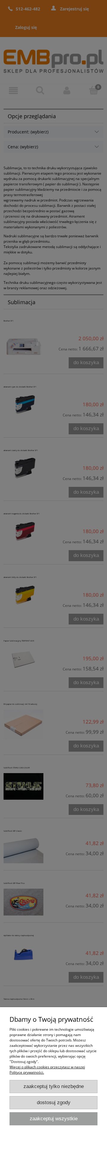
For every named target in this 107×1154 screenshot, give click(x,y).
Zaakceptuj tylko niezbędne (53, 1086)
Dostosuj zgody (53, 1102)
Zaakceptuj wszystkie (54, 1118)
